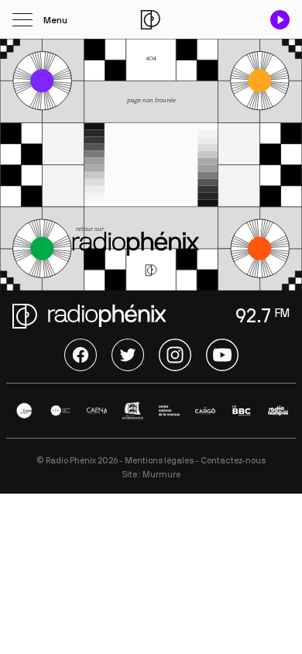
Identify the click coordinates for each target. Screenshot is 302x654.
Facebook (80, 355)
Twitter (128, 355)
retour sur (90, 228)
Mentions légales (159, 460)
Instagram (175, 355)
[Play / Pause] (280, 19)
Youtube (222, 355)
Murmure (161, 474)
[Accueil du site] (150, 19)
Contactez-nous (233, 460)
